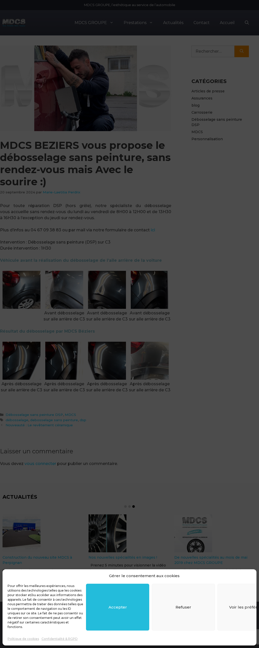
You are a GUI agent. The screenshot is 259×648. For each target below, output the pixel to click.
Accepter (118, 607)
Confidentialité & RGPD (59, 639)
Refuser (183, 607)
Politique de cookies (23, 639)
